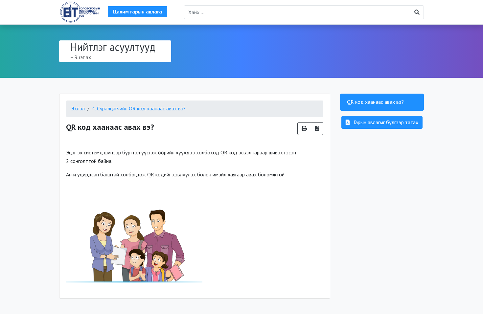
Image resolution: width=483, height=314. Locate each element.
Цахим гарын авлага (137, 11)
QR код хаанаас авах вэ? (375, 102)
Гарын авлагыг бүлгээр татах (385, 122)
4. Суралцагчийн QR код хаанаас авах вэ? (139, 108)
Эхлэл (78, 108)
